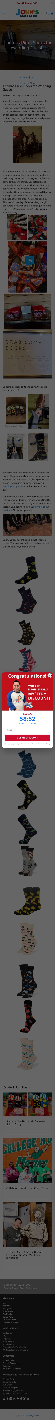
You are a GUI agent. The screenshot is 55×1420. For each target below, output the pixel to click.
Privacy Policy (45, 744)
